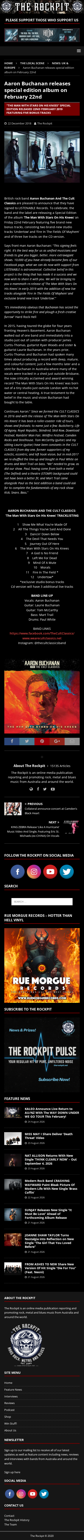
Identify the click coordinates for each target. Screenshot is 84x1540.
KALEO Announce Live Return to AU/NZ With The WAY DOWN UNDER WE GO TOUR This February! (52, 1113)
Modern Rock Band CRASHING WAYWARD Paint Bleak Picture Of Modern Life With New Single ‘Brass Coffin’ (51, 1186)
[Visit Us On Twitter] (66, 877)
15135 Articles (60, 766)
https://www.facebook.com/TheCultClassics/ (42, 633)
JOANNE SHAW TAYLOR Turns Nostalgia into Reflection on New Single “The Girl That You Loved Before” (49, 1241)
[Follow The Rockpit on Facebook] (36, 789)
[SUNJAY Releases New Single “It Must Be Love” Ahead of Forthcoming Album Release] (13, 1214)
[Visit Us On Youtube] (50, 877)
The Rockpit (44, 123)
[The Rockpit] (42, 11)
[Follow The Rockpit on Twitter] (43, 789)
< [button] (9, 34)
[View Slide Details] (42, 35)
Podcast (9, 1410)
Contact (9, 1516)
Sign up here (12, 1472)
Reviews (9, 1403)
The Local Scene (32, 63)
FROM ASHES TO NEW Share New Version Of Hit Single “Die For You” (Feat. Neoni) (50, 1268)
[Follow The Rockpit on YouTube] (51, 789)
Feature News (17, 1098)
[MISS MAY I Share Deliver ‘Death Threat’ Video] (13, 1138)
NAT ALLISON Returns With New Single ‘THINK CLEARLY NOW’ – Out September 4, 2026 (51, 1159)
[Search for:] (42, 901)
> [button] (74, 34)
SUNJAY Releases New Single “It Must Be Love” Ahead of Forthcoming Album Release (48, 1214)
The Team (10, 1524)
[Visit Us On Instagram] (34, 877)
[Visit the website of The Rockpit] (31, 789)
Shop (7, 1417)
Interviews (11, 1396)
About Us (10, 1430)
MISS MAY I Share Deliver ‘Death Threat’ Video (49, 1136)
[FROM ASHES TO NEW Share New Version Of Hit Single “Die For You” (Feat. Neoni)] (13, 1268)
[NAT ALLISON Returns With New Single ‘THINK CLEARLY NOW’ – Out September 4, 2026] (13, 1160)
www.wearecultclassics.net (42, 638)
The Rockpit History (17, 1520)
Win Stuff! (10, 1423)
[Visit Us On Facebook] (17, 877)
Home (8, 1383)
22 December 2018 (19, 123)
